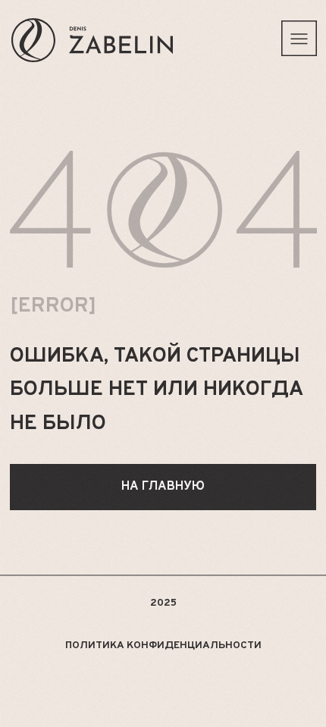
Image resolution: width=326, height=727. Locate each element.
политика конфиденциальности (163, 645)
